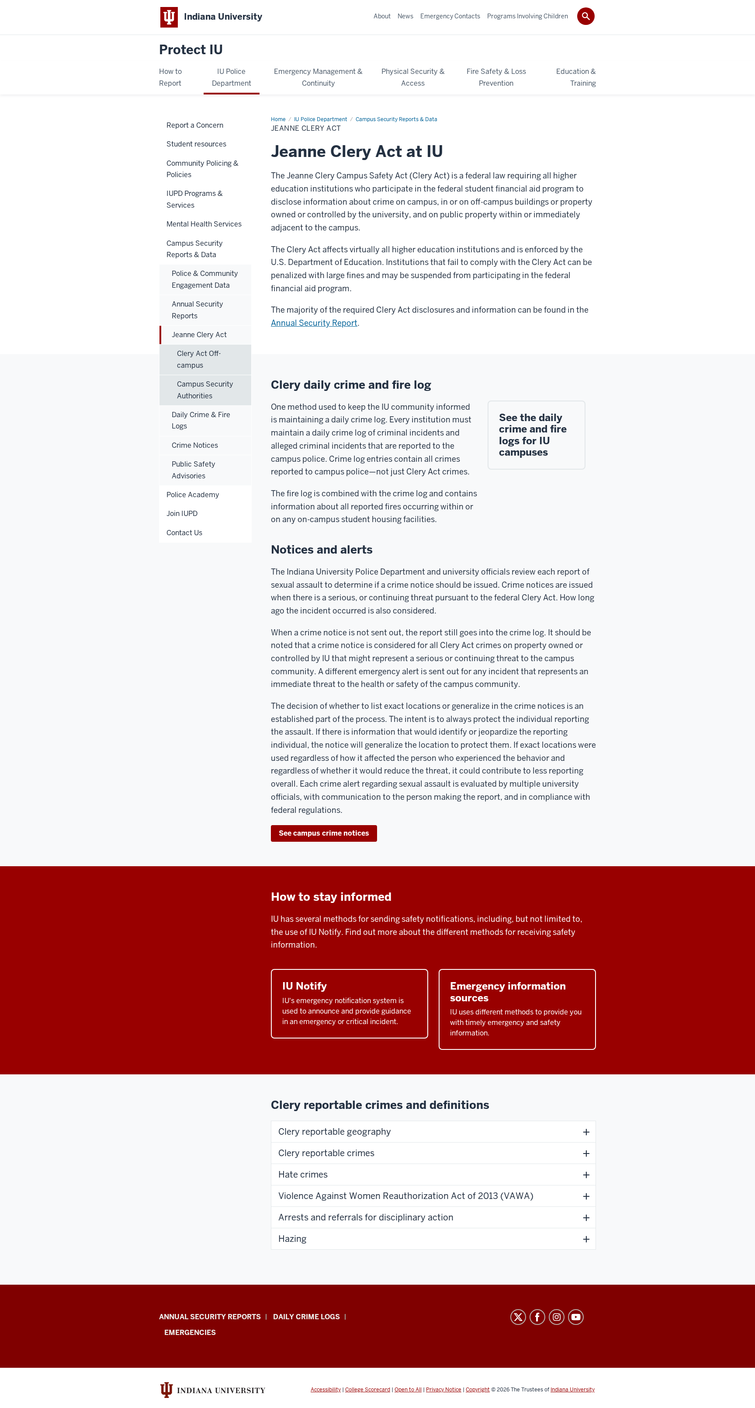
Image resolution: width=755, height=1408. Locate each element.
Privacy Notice (443, 1389)
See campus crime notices (324, 833)
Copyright (478, 1389)
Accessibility (326, 1389)
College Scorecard (367, 1389)
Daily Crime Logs (306, 1316)
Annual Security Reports (210, 1316)
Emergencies (190, 1332)
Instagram (557, 1317)
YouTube (576, 1317)
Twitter (518, 1317)
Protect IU (191, 50)
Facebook (537, 1317)
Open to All (408, 1389)
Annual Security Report (314, 323)
